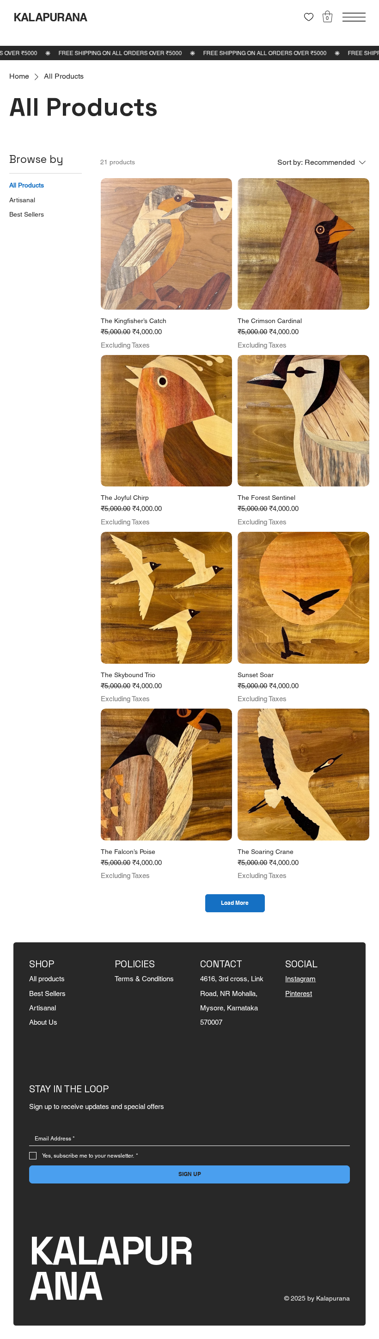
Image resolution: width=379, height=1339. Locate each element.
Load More (235, 902)
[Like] (309, 17)
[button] (327, 16)
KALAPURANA (50, 17)
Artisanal (42, 1008)
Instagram (300, 979)
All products (47, 979)
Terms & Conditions (144, 979)
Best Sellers (47, 993)
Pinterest (298, 993)
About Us (43, 1022)
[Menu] (354, 17)
